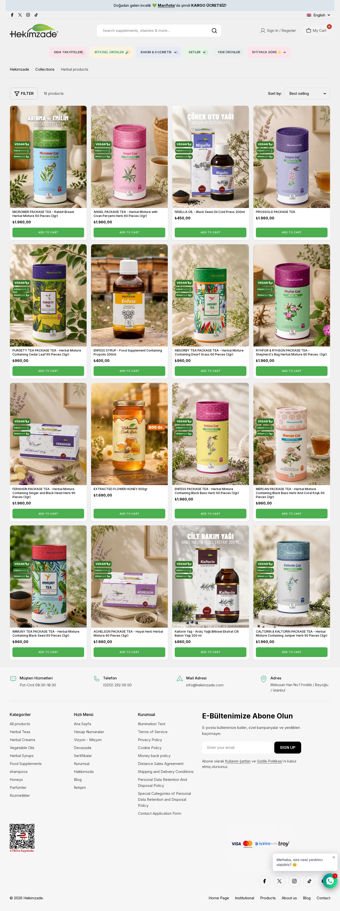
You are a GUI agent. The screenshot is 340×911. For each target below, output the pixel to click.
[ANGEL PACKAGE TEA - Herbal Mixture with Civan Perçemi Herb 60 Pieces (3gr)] (129, 157)
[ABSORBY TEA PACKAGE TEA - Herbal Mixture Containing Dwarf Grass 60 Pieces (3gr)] (210, 295)
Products (268, 898)
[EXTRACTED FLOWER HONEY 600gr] (129, 434)
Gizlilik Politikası (269, 761)
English (316, 15)
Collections (45, 69)
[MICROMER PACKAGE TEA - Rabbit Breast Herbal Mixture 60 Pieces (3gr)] (48, 157)
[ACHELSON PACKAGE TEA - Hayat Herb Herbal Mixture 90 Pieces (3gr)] (129, 576)
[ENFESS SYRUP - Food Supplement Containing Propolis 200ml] (129, 295)
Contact (323, 898)
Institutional (244, 898)
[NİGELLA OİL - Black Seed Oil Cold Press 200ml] (210, 157)
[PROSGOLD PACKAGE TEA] (291, 157)
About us (289, 898)
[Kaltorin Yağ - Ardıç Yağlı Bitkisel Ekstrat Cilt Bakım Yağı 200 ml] (210, 576)
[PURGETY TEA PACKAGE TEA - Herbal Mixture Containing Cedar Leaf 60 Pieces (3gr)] (48, 295)
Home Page (219, 898)
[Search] (214, 31)
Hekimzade (19, 69)
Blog (307, 898)
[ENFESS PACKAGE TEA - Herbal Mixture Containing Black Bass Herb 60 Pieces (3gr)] (210, 434)
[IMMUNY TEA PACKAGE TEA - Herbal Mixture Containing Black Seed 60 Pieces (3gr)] (48, 576)
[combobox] (159, 31)
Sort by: (275, 93)
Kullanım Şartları (238, 761)
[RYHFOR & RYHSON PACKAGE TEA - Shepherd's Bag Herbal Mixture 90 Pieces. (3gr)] (291, 295)
